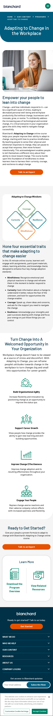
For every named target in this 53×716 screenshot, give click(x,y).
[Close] (49, 697)
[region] (26, 704)
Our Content (24, 17)
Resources (7, 656)
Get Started (26, 626)
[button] (48, 6)
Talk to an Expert (26, 172)
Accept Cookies (39, 711)
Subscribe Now (38, 684)
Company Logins (11, 669)
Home (10, 17)
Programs (40, 17)
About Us (7, 663)
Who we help (9, 643)
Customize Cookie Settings (16, 711)
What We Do (8, 637)
